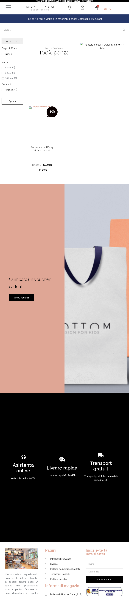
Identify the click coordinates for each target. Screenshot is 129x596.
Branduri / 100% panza (54, 48)
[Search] (124, 30)
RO (110, 8)
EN (105, 8)
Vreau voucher (21, 297)
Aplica (12, 101)
